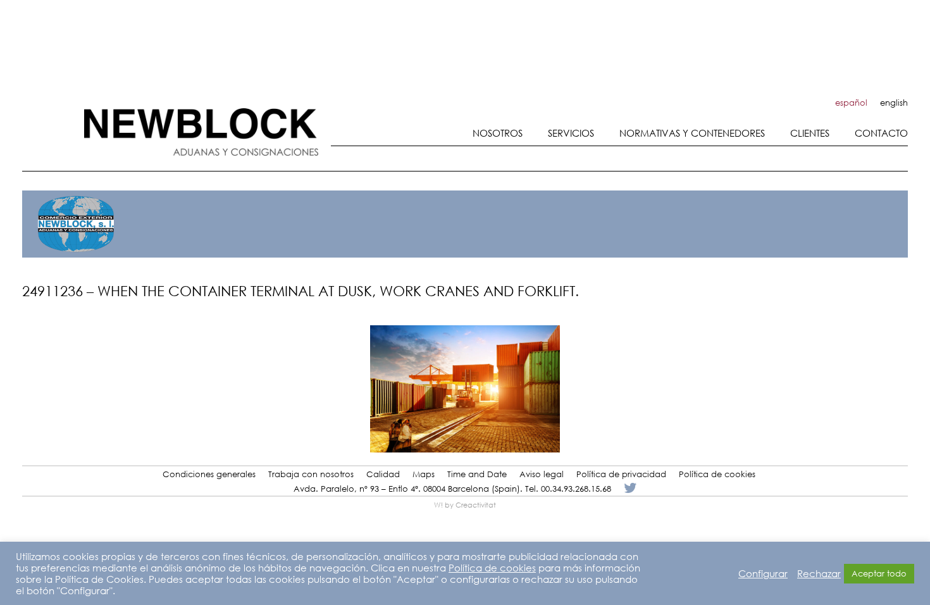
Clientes (809, 133)
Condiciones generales (209, 474)
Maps (423, 474)
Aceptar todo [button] (879, 573)
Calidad (383, 474)
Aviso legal (541, 474)
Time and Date (477, 474)
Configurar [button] (763, 573)
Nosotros (498, 133)
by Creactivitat (470, 505)
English (894, 102)
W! (438, 505)
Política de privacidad (621, 474)
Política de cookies (717, 474)
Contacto (881, 133)
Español (851, 102)
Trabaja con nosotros (311, 474)
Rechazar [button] (819, 573)
